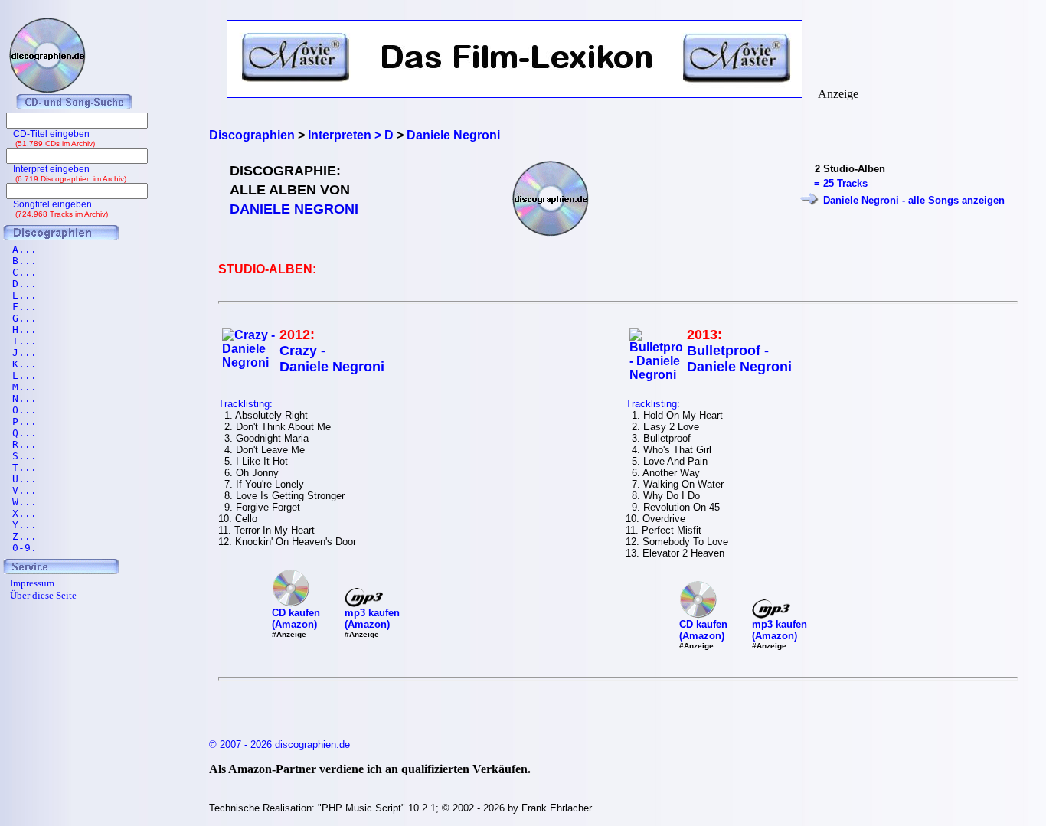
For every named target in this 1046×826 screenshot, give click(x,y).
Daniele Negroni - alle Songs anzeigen (914, 200)
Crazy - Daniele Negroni (331, 358)
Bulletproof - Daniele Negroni (739, 358)
